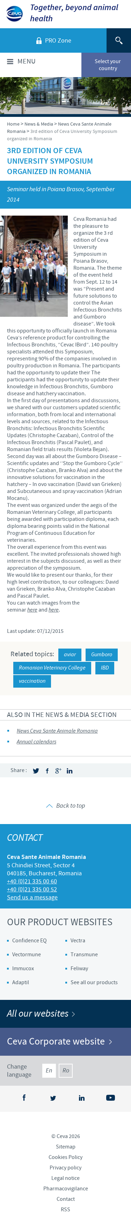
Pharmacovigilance (65, 1188)
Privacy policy (65, 1167)
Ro (66, 1071)
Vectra (78, 940)
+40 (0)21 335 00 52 (32, 889)
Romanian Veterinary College (52, 668)
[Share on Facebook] (47, 770)
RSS (65, 1209)
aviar (70, 654)
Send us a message (32, 897)
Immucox (23, 968)
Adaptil (20, 982)
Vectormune (26, 954)
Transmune (84, 954)
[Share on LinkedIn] (69, 770)
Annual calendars (36, 742)
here (32, 610)
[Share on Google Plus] (58, 770)
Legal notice (65, 1178)
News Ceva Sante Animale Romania (57, 731)
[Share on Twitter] (36, 770)
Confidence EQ (29, 940)
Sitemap (65, 1146)
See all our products (94, 982)
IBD (105, 668)
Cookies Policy (65, 1157)
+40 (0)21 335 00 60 (32, 881)
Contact (66, 1199)
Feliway (79, 968)
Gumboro (101, 654)
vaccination (32, 681)
